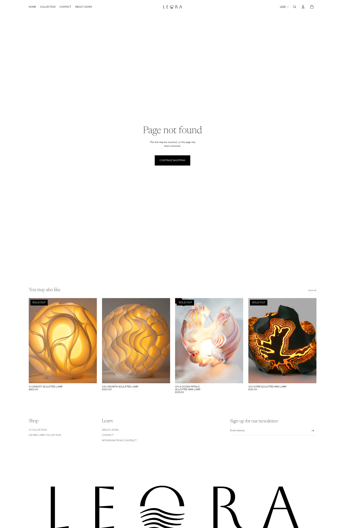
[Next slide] (91, 340)
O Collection (38, 429)
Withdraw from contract (119, 440)
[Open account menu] (303, 6)
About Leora (110, 429)
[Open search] (294, 6)
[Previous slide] (35, 340)
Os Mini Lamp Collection (45, 435)
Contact (107, 435)
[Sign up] (312, 430)
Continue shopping (172, 160)
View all (312, 290)
